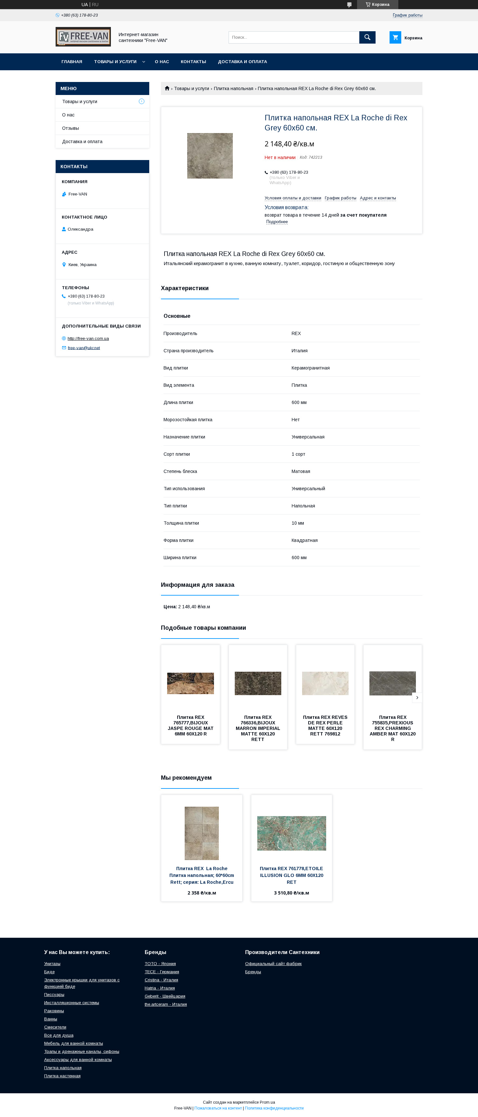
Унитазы (52, 963)
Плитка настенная (62, 1075)
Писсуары (54, 994)
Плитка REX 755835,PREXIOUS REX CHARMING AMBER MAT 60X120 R (393, 728)
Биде (49, 971)
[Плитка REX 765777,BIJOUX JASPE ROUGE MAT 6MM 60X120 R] (190, 677)
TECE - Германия (162, 971)
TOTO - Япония (160, 963)
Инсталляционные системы (71, 1002)
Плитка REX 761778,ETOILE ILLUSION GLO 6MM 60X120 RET (292, 875)
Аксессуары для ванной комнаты (78, 1059)
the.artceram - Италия (166, 1004)
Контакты (193, 61)
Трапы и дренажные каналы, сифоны (81, 1051)
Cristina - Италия (161, 979)
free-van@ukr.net (84, 347)
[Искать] (367, 37)
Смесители (55, 1027)
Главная (71, 61)
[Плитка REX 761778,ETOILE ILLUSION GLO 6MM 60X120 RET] (291, 827)
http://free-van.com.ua (88, 338)
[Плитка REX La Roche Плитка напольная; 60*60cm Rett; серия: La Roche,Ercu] (201, 827)
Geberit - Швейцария (165, 996)
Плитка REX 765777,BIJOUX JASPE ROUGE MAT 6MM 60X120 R (191, 725)
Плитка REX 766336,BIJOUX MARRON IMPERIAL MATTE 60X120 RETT (259, 728)
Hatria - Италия (160, 988)
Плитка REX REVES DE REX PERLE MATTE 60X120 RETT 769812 (326, 725)
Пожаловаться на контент (218, 1108)
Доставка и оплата (242, 61)
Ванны (50, 1018)
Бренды (253, 971)
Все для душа (58, 1035)
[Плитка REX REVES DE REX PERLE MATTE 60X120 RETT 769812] (325, 677)
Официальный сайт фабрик (273, 963)
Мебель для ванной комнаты (73, 1043)
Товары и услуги (115, 61)
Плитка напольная (233, 88)
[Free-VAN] (83, 44)
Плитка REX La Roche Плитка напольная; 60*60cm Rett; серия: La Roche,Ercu (202, 875)
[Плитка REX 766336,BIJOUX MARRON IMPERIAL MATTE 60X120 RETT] (258, 677)
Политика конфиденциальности (274, 1108)
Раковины (54, 1010)
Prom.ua (267, 1102)
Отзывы (70, 128)
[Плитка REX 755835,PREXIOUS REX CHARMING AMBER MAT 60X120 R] (393, 677)
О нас (162, 61)
